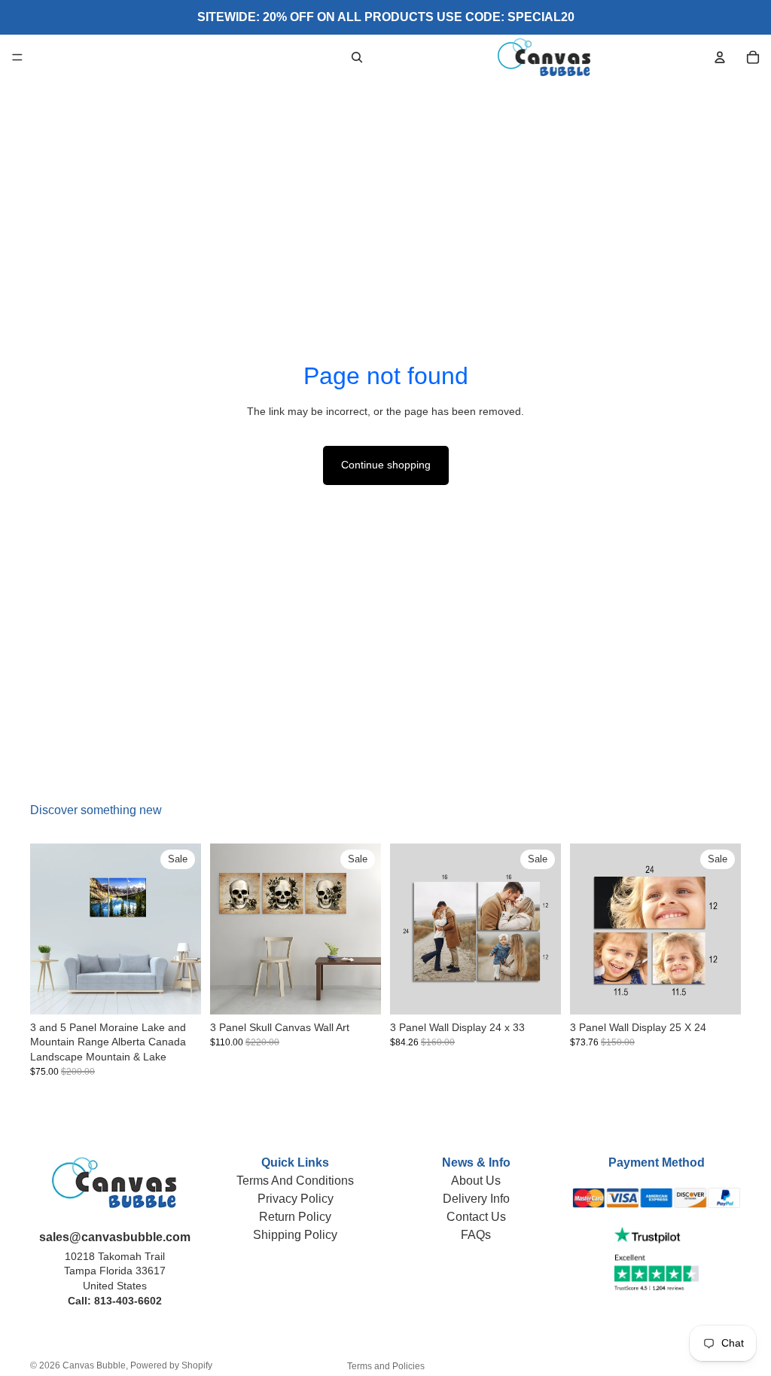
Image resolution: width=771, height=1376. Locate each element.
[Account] (719, 57)
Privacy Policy (296, 1198)
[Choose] (177, 991)
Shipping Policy (295, 1234)
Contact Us (476, 1216)
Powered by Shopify (171, 1365)
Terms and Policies (386, 1366)
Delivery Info (476, 1198)
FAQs (476, 1234)
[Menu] (17, 57)
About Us (476, 1180)
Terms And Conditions (295, 1180)
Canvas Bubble (94, 1365)
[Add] (537, 991)
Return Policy (295, 1216)
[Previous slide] (46, 928)
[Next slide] (184, 928)
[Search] (356, 57)
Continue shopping (386, 465)
